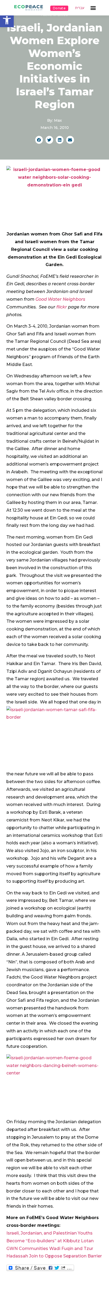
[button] (7, 20)
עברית (79, 8)
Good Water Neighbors (60, 299)
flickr (61, 307)
